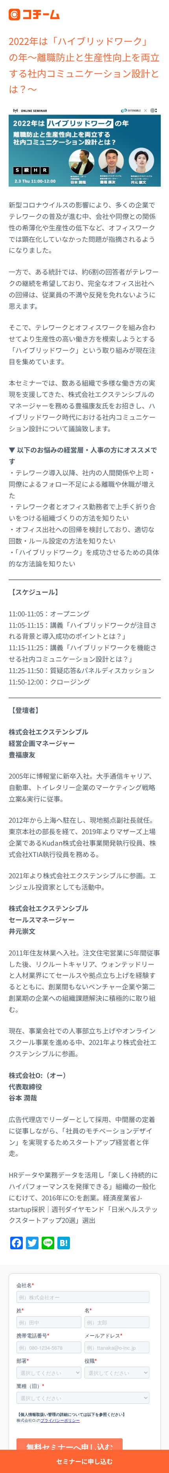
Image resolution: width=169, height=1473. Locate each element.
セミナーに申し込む (84, 1461)
